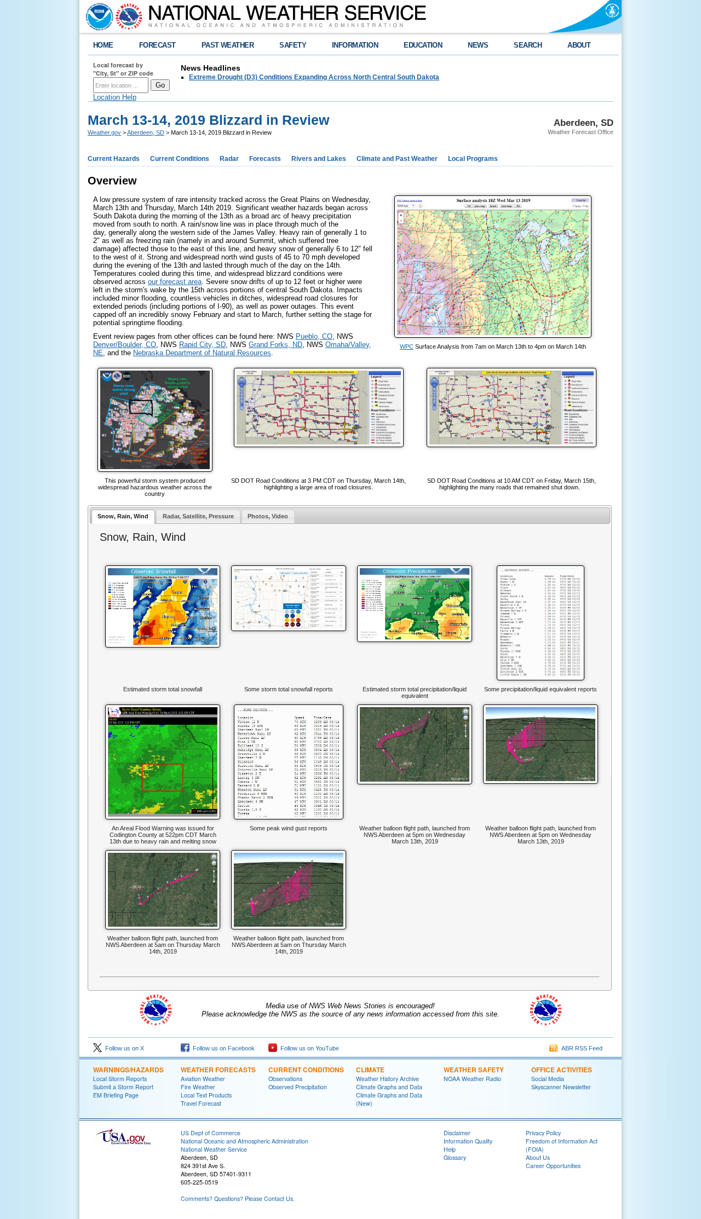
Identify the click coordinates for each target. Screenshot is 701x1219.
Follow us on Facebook (222, 1048)
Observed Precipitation (297, 1087)
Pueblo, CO (314, 336)
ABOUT (578, 45)
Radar (229, 159)
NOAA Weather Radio (472, 1078)
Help (450, 1149)
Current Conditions (179, 159)
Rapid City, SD (202, 344)
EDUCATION (423, 45)
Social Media (547, 1078)
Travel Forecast (201, 1103)
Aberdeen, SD (145, 132)
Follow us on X (123, 1048)
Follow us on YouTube (308, 1048)
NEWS (478, 45)
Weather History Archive (387, 1078)
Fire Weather (198, 1087)
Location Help (114, 97)
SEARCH (528, 45)
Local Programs (473, 159)
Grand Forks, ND (275, 344)
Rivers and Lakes (318, 159)
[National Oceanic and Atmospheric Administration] (97, 16)
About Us (538, 1157)
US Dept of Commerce (210, 1133)
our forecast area (175, 282)
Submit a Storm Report (123, 1087)
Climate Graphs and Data (389, 1087)
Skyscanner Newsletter (561, 1087)
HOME (103, 45)
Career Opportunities (553, 1166)
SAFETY (292, 45)
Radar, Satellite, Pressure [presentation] (198, 516)
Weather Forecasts (218, 1069)
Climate (370, 1069)
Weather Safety (474, 1069)
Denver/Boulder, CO (124, 344)
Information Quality (468, 1141)
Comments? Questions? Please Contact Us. (238, 1198)
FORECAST (157, 45)
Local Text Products (206, 1095)
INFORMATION (355, 45)
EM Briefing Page (116, 1095)
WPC (406, 346)
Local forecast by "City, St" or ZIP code (123, 69)
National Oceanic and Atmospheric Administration (244, 1141)
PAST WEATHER (228, 45)
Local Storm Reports (120, 1078)
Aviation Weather (203, 1078)
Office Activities (561, 1069)
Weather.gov (104, 132)
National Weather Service (214, 1149)
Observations (285, 1078)
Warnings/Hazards (128, 1069)
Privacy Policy (543, 1133)
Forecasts (265, 159)
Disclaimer (457, 1133)
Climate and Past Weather (397, 159)
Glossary (455, 1157)
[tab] (123, 517)
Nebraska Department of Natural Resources (202, 353)
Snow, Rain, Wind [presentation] (122, 516)
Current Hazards (114, 159)
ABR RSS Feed (580, 1048)
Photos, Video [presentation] (268, 516)
